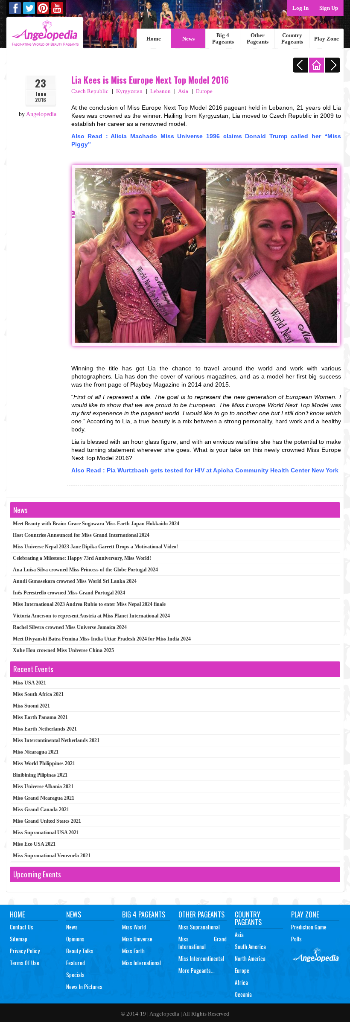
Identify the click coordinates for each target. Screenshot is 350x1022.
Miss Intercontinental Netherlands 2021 (56, 740)
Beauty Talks (79, 950)
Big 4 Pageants (223, 38)
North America (250, 958)
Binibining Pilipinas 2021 (40, 775)
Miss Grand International (202, 943)
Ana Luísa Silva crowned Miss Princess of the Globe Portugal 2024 (85, 570)
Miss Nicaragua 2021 (35, 752)
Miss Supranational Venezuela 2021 (51, 856)
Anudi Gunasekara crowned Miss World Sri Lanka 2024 (75, 581)
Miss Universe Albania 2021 (43, 786)
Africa (241, 982)
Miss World (134, 927)
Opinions (75, 939)
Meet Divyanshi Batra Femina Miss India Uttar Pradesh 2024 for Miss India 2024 (102, 639)
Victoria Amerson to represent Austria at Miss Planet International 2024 (91, 616)
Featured (75, 962)
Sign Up (328, 8)
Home (153, 38)
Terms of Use (24, 962)
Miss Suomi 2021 (31, 706)
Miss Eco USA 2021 (34, 844)
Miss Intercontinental (201, 958)
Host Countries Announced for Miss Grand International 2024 (81, 535)
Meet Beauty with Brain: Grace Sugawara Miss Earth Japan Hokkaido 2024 (96, 524)
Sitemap (18, 939)
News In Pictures (84, 986)
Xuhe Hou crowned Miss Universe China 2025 (63, 650)
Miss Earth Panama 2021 (40, 717)
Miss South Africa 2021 (38, 694)
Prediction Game (309, 927)
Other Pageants (257, 38)
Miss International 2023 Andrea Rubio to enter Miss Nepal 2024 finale (89, 604)
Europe (204, 91)
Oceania (243, 994)
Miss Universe (137, 939)
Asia (183, 91)
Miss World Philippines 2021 (44, 763)
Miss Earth (133, 950)
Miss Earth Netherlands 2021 (45, 729)
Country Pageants (292, 38)
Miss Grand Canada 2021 (41, 809)
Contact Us (21, 927)
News (188, 38)
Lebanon (160, 91)
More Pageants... (196, 970)
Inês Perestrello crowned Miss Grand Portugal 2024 (69, 593)
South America (250, 946)
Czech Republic (89, 91)
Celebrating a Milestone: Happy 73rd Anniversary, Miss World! (82, 558)
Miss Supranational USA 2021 (46, 833)
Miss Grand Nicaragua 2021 (43, 798)
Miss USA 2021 (29, 683)
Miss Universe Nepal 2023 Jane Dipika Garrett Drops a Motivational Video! (95, 547)
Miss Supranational (199, 927)
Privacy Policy (25, 950)
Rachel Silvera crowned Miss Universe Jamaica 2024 (70, 627)
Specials (75, 974)
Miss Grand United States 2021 (47, 821)
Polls (296, 939)
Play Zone (326, 38)
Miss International (141, 962)
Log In (300, 8)
